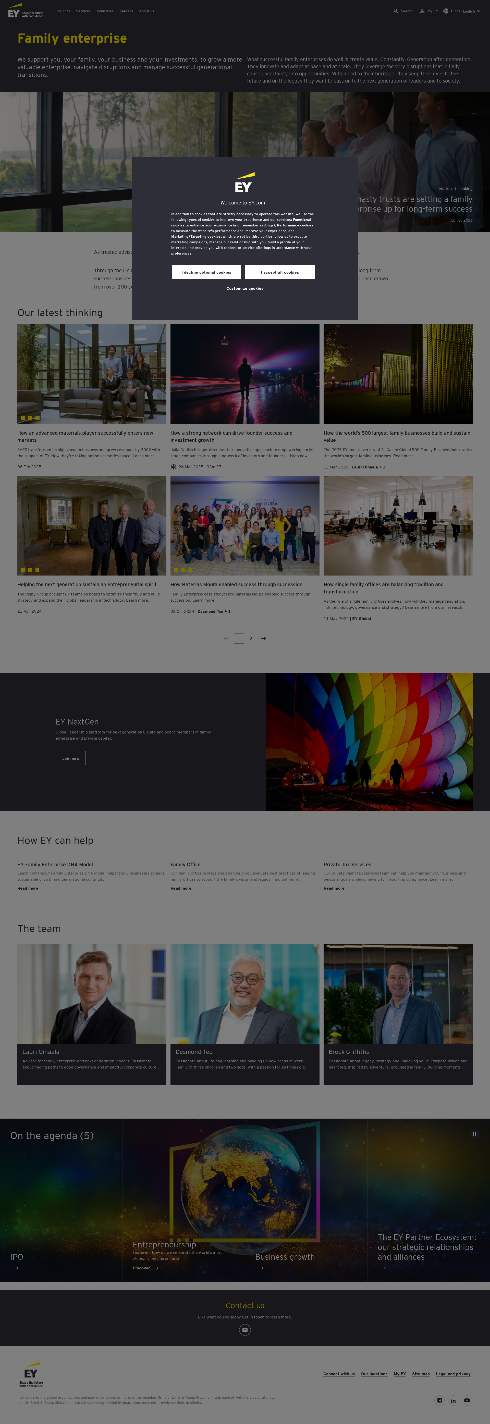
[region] (245, 238)
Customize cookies (245, 288)
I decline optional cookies (206, 272)
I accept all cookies (280, 272)
